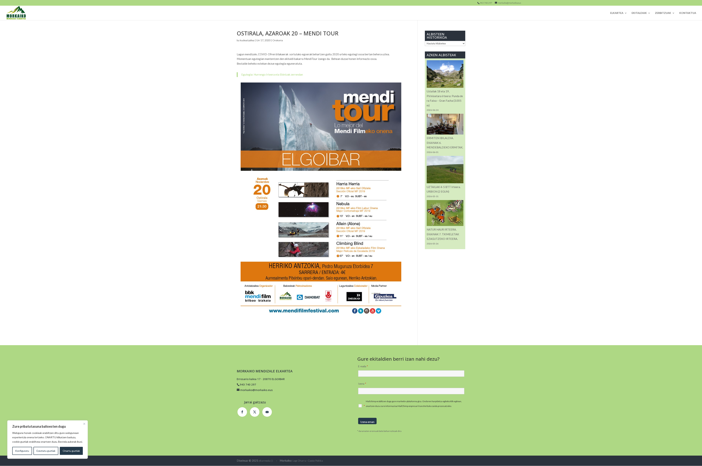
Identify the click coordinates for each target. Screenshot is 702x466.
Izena (362, 383)
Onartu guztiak (71, 450)
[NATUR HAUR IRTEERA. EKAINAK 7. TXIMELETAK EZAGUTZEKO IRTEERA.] (445, 213)
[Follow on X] (254, 412)
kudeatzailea (247, 40)
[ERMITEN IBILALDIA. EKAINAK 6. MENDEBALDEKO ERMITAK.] (445, 125)
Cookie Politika (315, 460)
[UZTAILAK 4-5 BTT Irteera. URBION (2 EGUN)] (445, 170)
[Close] (84, 424)
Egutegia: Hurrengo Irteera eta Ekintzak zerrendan (272, 74)
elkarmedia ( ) (266, 460)
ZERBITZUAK (663, 13)
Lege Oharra (299, 460)
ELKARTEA (616, 13)
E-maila (363, 366)
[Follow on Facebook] (242, 412)
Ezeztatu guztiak (46, 450)
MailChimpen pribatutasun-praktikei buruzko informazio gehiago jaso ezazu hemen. (406, 411)
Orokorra (277, 40)
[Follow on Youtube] (267, 412)
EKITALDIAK (639, 13)
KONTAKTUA (687, 13)
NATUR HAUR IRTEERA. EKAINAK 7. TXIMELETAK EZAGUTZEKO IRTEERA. (443, 234)
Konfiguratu (22, 450)
